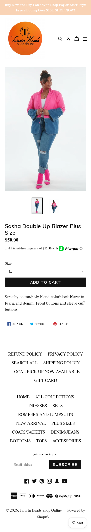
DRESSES (37, 406)
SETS (58, 406)
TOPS (41, 441)
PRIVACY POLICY (65, 354)
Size (8, 263)
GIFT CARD (45, 380)
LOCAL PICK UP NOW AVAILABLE (45, 371)
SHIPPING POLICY (61, 363)
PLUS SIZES (63, 423)
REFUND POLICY (25, 354)
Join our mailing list (45, 454)
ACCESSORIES (66, 441)
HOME (23, 397)
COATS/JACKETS (28, 432)
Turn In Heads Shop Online (41, 510)
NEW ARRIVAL (31, 423)
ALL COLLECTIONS (54, 397)
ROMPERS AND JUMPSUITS (45, 414)
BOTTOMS (20, 441)
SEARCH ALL (24, 363)
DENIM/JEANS (65, 432)
